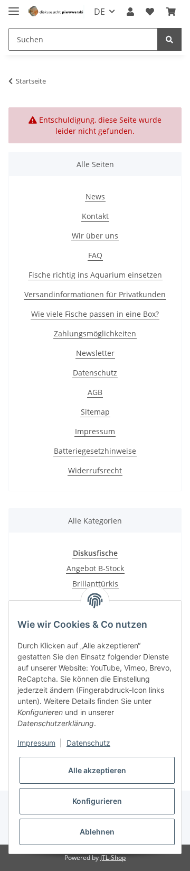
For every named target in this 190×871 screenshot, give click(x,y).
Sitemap (95, 412)
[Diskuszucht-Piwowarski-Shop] (55, 12)
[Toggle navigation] (13, 6)
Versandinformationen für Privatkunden (95, 294)
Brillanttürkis (95, 584)
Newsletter (95, 353)
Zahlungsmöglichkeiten (95, 333)
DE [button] (99, 11)
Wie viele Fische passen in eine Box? (95, 314)
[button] (130, 11)
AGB (95, 392)
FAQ (95, 255)
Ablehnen (97, 831)
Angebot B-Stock (95, 568)
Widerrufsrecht (95, 470)
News (95, 196)
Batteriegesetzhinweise (95, 451)
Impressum (95, 431)
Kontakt (95, 216)
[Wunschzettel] (150, 11)
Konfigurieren (97, 800)
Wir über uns (95, 236)
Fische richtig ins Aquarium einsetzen (95, 275)
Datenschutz (95, 373)
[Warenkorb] (171, 11)
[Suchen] (169, 39)
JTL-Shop (113, 857)
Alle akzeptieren (97, 770)
